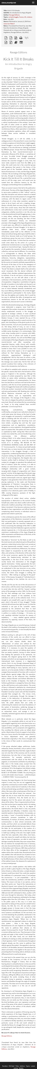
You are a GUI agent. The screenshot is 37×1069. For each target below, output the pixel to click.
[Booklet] (11, 38)
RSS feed (11, 1066)
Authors (22, 1066)
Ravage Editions (14, 15)
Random (5, 1066)
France (21, 17)
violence (29, 17)
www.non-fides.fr (9, 24)
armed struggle (13, 17)
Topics (28, 1066)
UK (25, 17)
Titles (17, 1066)
